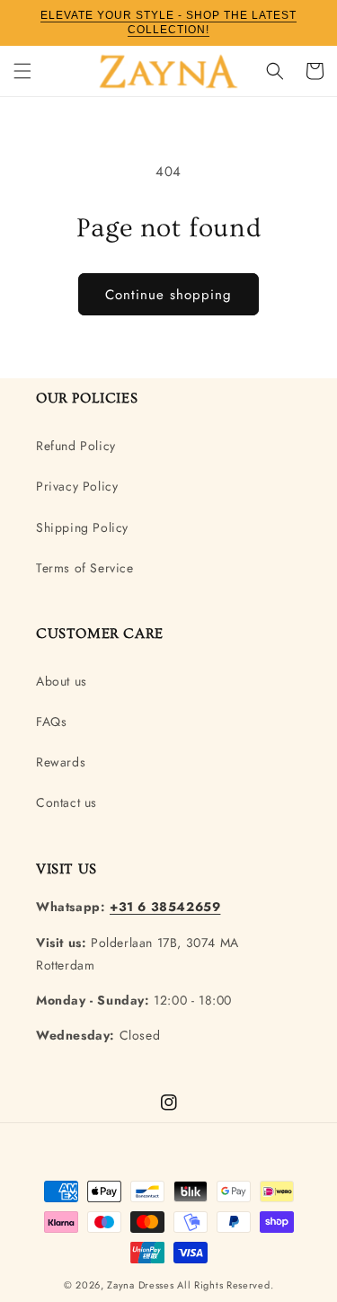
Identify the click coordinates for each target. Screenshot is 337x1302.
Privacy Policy (77, 486)
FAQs (51, 722)
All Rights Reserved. (225, 1285)
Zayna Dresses (140, 1285)
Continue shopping (168, 295)
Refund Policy (76, 446)
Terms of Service (85, 568)
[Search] (275, 71)
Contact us (66, 802)
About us (61, 681)
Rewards (60, 762)
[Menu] (22, 71)
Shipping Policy (82, 527)
